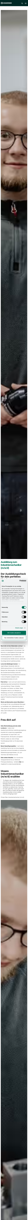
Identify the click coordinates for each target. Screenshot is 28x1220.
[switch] (24, 612)
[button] (25, 3)
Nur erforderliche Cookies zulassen (14, 637)
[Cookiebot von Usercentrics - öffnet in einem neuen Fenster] (19, 581)
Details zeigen (19, 628)
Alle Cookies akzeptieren (14, 632)
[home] (6, 3)
